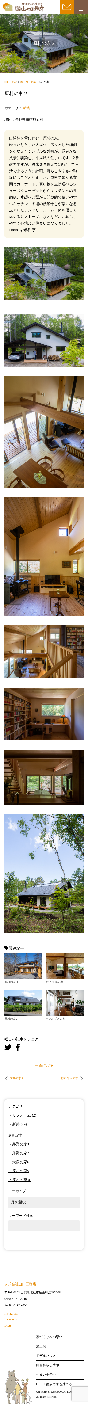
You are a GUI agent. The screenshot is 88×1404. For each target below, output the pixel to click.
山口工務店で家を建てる (54, 1384)
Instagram (11, 1313)
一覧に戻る (44, 1066)
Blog (7, 1325)
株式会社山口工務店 (20, 1284)
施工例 (41, 1346)
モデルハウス (46, 1356)
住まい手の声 (46, 1374)
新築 (26, 108)
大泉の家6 (20, 1162)
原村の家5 (20, 1170)
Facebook (10, 1319)
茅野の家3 (20, 1144)
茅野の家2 (20, 1153)
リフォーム (21, 1115)
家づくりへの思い (49, 1337)
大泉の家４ (17, 1078)
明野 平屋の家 (69, 1078)
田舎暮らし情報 (47, 1365)
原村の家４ (21, 1179)
